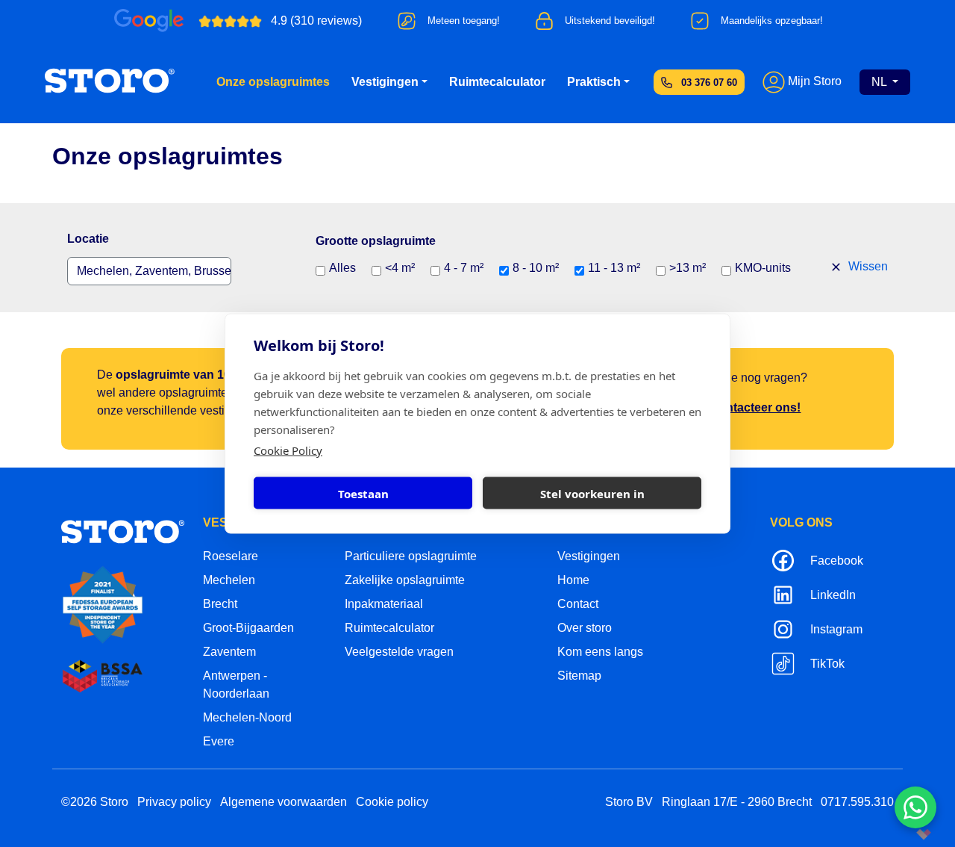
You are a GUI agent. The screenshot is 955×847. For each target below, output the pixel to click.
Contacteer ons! (755, 407)
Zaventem (229, 651)
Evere (218, 741)
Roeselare (230, 556)
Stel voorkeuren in (592, 492)
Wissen (866, 266)
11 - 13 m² (614, 267)
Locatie (88, 238)
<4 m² (400, 267)
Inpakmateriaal (384, 604)
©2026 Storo (94, 801)
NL (880, 81)
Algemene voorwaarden (283, 801)
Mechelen (229, 580)
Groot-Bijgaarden (248, 627)
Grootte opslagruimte (376, 241)
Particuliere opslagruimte (411, 556)
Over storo (584, 627)
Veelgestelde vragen (399, 651)
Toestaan (363, 492)
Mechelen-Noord (247, 717)
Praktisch (594, 81)
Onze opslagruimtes (273, 81)
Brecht (220, 604)
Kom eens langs (600, 651)
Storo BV (629, 801)
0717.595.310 (857, 801)
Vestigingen (385, 81)
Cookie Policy (288, 450)
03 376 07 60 (709, 82)
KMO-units (763, 267)
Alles (342, 267)
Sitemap (579, 675)
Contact (577, 604)
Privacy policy (174, 801)
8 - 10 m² (536, 267)
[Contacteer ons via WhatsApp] (915, 807)
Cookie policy (392, 801)
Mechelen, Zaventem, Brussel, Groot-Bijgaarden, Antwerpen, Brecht (154, 270)
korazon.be (899, 834)
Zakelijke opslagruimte (405, 580)
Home (573, 580)
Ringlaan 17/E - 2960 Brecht (737, 801)
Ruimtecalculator (497, 81)
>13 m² (687, 267)
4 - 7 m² (463, 267)
